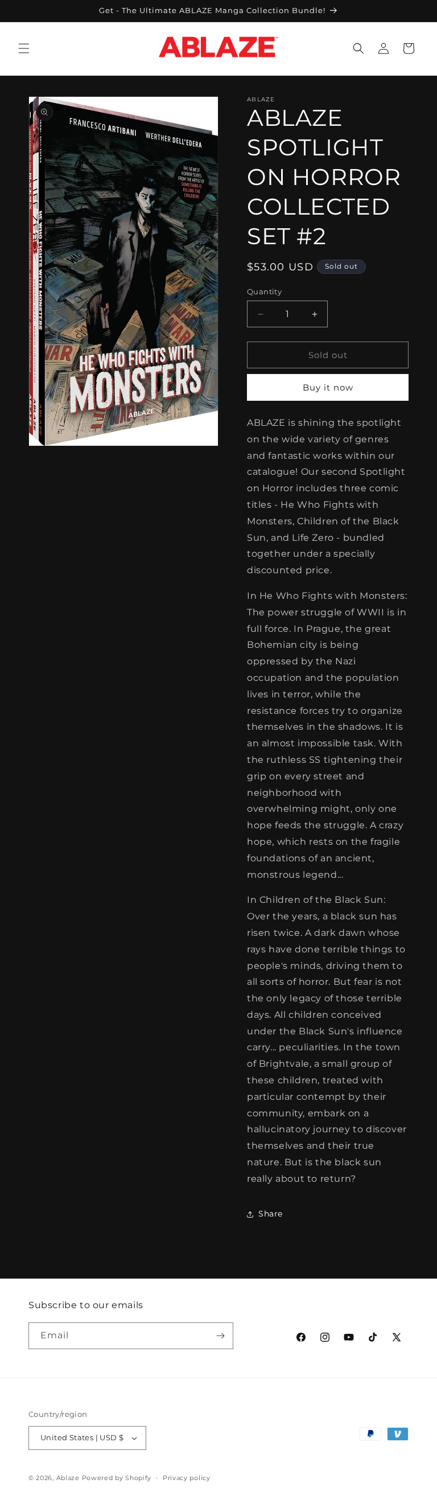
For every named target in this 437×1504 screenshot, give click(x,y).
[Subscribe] (220, 1335)
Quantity (264, 291)
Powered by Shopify (117, 1478)
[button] (23, 48)
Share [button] (270, 1214)
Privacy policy (187, 1478)
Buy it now (328, 387)
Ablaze (68, 1478)
